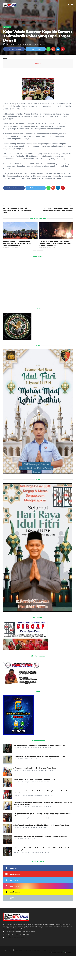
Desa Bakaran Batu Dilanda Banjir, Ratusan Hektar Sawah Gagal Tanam (39, 756)
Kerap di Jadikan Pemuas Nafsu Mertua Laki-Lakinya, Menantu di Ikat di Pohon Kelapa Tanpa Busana (42, 791)
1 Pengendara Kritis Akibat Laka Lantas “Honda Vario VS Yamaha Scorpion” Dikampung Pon (41, 848)
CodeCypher (69, 952)
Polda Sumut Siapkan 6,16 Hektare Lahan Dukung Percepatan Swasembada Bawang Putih (54, 243)
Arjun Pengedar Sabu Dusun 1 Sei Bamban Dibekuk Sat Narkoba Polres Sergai (41, 825)
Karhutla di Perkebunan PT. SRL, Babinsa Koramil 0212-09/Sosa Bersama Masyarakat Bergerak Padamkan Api (20, 243)
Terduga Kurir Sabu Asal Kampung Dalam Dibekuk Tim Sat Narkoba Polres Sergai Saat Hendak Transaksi (42, 803)
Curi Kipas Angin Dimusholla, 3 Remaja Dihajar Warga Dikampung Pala (39, 745)
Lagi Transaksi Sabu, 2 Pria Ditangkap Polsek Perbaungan (34, 779)
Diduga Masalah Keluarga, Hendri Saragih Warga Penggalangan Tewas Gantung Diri (42, 814)
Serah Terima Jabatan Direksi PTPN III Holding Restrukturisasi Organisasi (40, 836)
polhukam (7, 27)
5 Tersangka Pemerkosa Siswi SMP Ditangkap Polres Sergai (35, 768)
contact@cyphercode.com (18, 937)
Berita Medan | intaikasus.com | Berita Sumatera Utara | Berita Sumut (33, 950)
